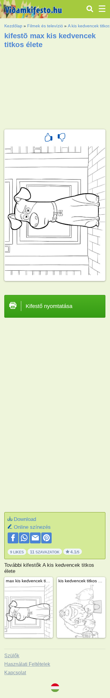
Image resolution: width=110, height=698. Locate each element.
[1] (48, 138)
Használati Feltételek (27, 664)
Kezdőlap (13, 25)
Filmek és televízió (45, 25)
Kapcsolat (15, 672)
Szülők (11, 655)
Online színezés (32, 527)
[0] (61, 138)
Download (25, 519)
